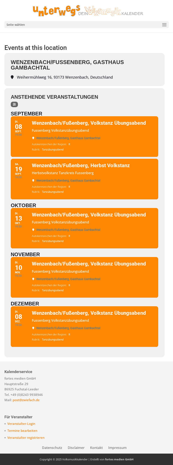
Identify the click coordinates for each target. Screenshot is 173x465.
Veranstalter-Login (21, 423)
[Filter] (14, 104)
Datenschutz (52, 447)
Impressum (117, 447)
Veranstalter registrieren (26, 437)
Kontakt (96, 447)
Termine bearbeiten (22, 430)
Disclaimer (76, 447)
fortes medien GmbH (119, 459)
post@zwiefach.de (26, 400)
